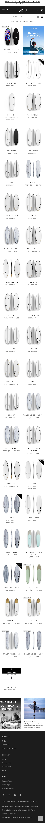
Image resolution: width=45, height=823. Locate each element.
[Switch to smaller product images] (42, 16)
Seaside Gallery (11, 50)
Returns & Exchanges (31, 806)
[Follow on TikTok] (20, 795)
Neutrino (11, 115)
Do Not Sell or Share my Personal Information (17, 817)
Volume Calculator (8, 788)
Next (43, 713)
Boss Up (11, 415)
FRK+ (33, 382)
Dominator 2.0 (11, 215)
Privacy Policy (6, 810)
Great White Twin (11, 587)
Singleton (33, 587)
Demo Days (6, 785)
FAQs (4, 741)
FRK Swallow (33, 315)
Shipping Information (9, 748)
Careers (4, 770)
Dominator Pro (11, 282)
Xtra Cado (33, 348)
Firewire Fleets (7, 781)
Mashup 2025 (11, 484)
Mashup (11, 315)
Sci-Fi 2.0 (12, 348)
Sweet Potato (33, 249)
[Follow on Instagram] (9, 795)
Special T (11, 621)
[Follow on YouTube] (15, 795)
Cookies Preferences (9, 814)
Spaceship (11, 150)
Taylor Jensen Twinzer (33, 449)
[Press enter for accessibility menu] (8, 10)
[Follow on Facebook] (3, 795)
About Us (5, 759)
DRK (11, 182)
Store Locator (6, 763)
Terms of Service (7, 806)
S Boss (33, 484)
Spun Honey (11, 382)
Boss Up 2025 (33, 518)
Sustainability (6, 766)
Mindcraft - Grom (33, 83)
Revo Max (33, 182)
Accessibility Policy (28, 810)
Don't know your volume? (22, 22)
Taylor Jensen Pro (11, 654)
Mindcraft (11, 83)
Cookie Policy (16, 810)
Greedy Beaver (11, 448)
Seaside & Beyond (11, 249)
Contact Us (5, 745)
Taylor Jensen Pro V (33, 654)
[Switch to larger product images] (38, 16)
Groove (33, 215)
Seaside (33, 282)
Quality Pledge (18, 806)
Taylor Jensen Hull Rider (33, 553)
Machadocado (33, 115)
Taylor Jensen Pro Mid (33, 415)
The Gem (33, 621)
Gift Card (11, 687)
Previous (2, 713)
